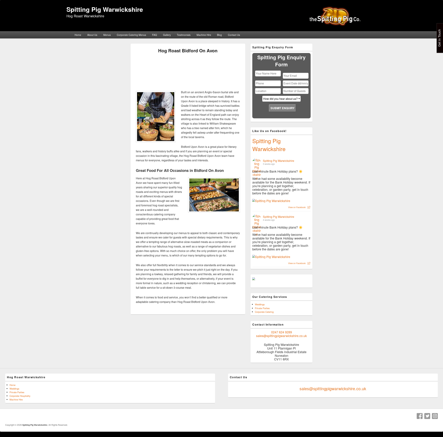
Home (78, 35)
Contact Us (234, 35)
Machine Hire (204, 35)
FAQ (154, 35)
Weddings (260, 304)
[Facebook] (420, 416)
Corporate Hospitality (20, 395)
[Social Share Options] (309, 207)
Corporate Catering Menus (131, 35)
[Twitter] (427, 416)
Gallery (167, 35)
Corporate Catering (264, 311)
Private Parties (262, 308)
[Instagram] (435, 416)
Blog (219, 35)
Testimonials (184, 35)
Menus (107, 35)
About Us (92, 35)
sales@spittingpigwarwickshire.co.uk (281, 335)
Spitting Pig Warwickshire (104, 9)
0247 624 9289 (281, 332)
